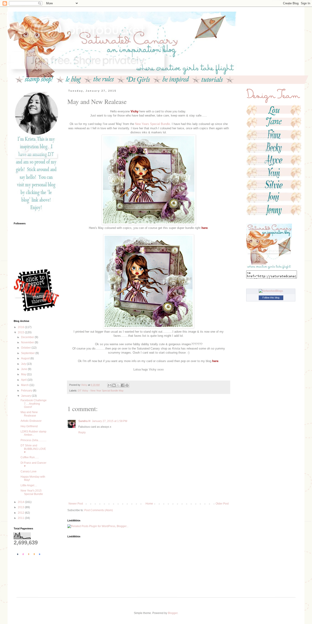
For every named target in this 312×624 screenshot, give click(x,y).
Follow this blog (270, 297)
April (24, 379)
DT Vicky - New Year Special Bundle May (101, 390)
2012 (21, 512)
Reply (82, 432)
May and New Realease (29, 414)
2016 (21, 327)
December (28, 337)
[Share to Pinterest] (127, 385)
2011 (21, 518)
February (27, 390)
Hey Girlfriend (29, 426)
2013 (21, 507)
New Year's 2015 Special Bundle (32, 492)
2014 (21, 502)
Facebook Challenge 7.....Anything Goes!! (34, 404)
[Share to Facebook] (122, 385)
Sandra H (84, 421)
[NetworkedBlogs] (271, 291)
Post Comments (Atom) (98, 510)
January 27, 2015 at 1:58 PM (109, 421)
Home (149, 503)
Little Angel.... (29, 485)
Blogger (172, 613)
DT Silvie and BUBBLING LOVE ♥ (33, 449)
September (28, 353)
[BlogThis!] (114, 385)
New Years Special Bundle (152, 124)
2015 (21, 332)
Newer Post (76, 503)
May (24, 374)
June (24, 369)
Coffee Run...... (30, 457)
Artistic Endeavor (31, 420)
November (28, 342)
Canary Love (29, 471)
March (25, 385)
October (26, 347)
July (24, 363)
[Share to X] (118, 385)
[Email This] (109, 385)
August (25, 358)
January (26, 395)
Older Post (222, 503)
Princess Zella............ (33, 440)
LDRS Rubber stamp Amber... (33, 433)
